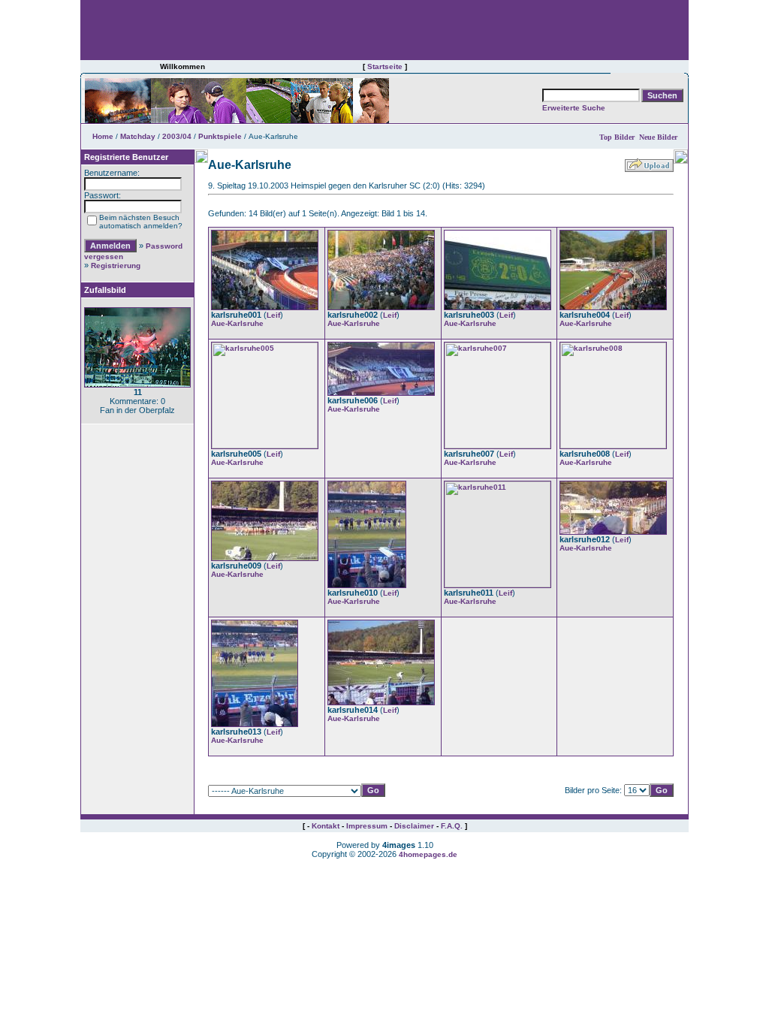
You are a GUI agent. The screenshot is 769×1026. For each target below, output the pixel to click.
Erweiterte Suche (573, 108)
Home (102, 136)
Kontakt (325, 826)
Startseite (385, 66)
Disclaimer (414, 826)
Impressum (367, 826)
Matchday (137, 136)
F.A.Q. (452, 826)
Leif (273, 315)
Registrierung (115, 265)
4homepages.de (428, 854)
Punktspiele (220, 136)
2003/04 (176, 136)
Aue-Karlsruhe (237, 323)
